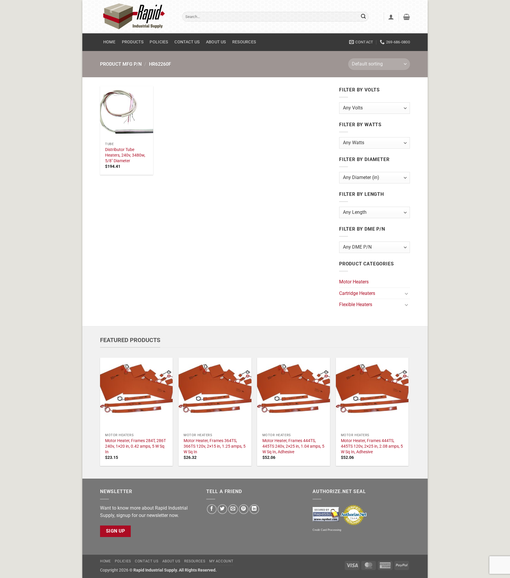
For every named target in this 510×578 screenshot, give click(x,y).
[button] (391, 16)
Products (132, 42)
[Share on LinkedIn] (254, 509)
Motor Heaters (354, 282)
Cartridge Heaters (357, 293)
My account (221, 561)
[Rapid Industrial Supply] (136, 16)
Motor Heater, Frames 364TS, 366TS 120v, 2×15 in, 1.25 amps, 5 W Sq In (215, 446)
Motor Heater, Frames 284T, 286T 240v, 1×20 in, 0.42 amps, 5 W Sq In (135, 446)
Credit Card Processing (327, 529)
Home (109, 42)
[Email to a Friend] (233, 509)
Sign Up (115, 531)
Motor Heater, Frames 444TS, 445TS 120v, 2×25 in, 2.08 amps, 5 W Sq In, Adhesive (372, 446)
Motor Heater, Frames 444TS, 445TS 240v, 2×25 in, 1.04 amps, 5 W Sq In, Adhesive (293, 446)
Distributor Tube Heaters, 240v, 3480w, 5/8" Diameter (125, 155)
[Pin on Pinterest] (244, 509)
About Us (216, 42)
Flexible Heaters (355, 304)
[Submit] (363, 17)
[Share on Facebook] (212, 509)
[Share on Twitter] (222, 509)
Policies (159, 42)
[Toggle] (406, 293)
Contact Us (187, 42)
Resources (244, 42)
